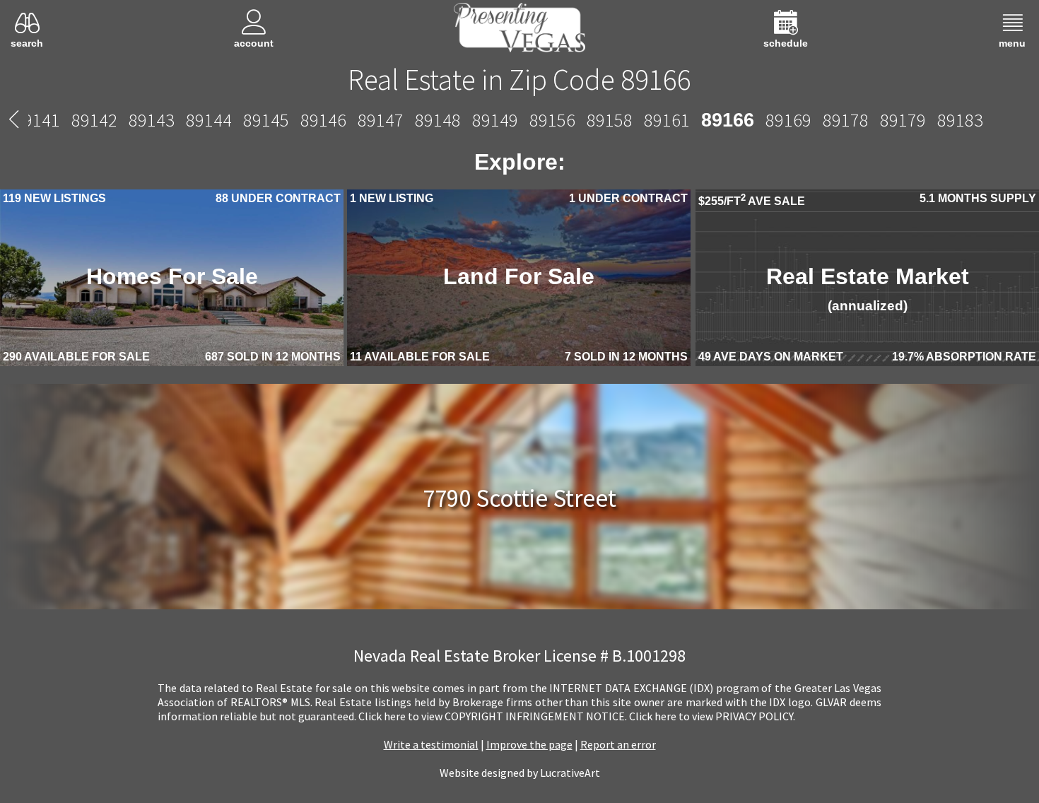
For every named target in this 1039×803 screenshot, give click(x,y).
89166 (727, 119)
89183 (958, 119)
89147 (382, 119)
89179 (901, 119)
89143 (153, 119)
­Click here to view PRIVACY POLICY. (712, 718)
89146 (325, 119)
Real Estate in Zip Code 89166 (519, 79)
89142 (96, 119)
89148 (439, 119)
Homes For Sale (172, 280)
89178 (844, 119)
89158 (611, 119)
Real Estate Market (867, 293)
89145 (267, 119)
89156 (554, 119)
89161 (668, 119)
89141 (38, 119)
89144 (210, 119)
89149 (497, 119)
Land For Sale (519, 280)
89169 (786, 119)
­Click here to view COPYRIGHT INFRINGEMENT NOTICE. (492, 718)
